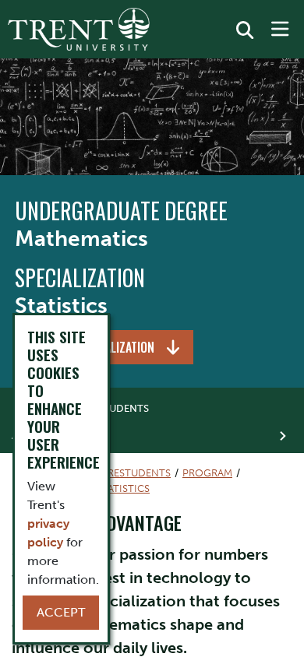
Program (207, 473)
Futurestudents (126, 473)
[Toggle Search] (244, 30)
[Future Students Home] (79, 29)
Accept (61, 612)
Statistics (123, 488)
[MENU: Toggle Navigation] (279, 29)
